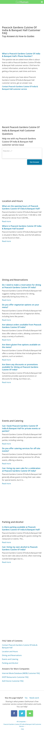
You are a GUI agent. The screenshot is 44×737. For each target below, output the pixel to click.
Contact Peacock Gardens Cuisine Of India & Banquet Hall (19, 646)
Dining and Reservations (12, 655)
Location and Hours (10, 651)
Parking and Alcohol (10, 663)
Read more (6, 221)
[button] (42, 2)
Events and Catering (10, 659)
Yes (26, 698)
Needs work (34, 698)
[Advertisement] (22, 108)
